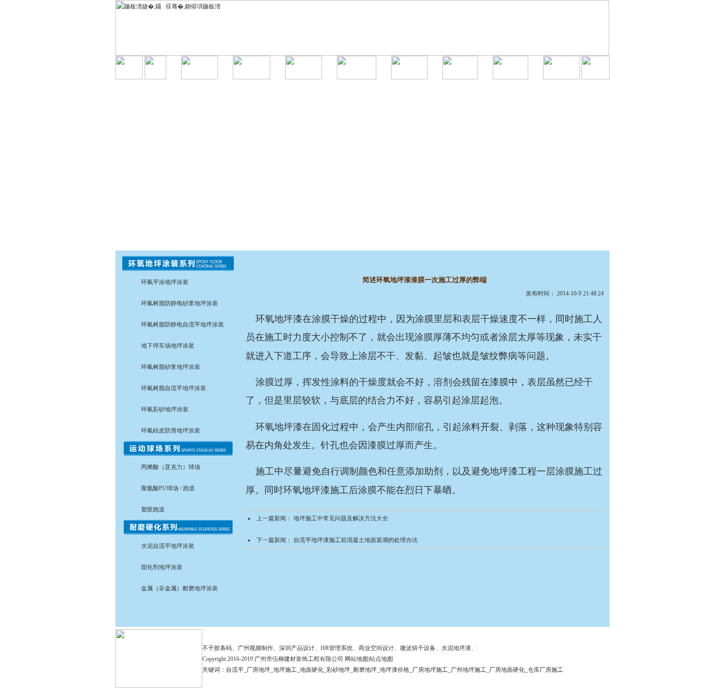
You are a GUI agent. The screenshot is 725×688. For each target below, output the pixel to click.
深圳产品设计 (297, 648)
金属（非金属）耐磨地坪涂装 (179, 588)
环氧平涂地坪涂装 (164, 282)
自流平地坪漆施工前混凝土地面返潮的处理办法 (355, 540)
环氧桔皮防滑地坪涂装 (170, 430)
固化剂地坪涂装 (161, 567)
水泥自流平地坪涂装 (167, 546)
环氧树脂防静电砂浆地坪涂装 (179, 303)
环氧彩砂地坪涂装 (164, 409)
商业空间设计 (376, 648)
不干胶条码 (217, 648)
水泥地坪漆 (456, 648)
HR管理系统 (337, 648)
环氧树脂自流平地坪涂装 (173, 388)
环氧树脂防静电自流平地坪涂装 (182, 324)
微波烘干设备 (417, 648)
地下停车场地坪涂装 (167, 345)
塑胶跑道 (153, 509)
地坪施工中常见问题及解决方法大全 (340, 518)
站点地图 (381, 658)
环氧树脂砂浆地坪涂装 (170, 366)
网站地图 (356, 658)
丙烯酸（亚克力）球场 (170, 467)
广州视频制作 (255, 648)
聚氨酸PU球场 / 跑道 (168, 488)
